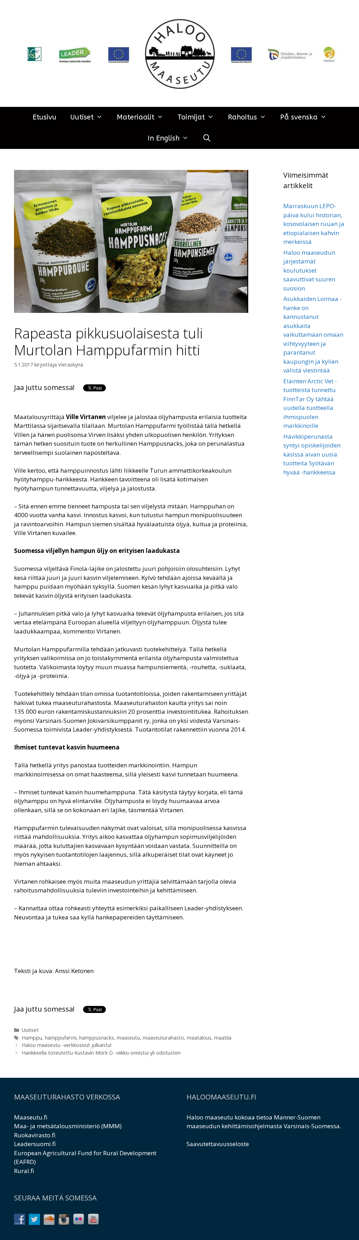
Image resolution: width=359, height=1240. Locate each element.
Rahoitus (242, 117)
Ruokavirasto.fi (34, 1135)
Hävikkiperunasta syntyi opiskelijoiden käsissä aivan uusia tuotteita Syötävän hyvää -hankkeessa (311, 454)
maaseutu (128, 1037)
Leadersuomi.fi (35, 1144)
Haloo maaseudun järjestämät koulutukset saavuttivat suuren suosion (309, 270)
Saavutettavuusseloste (218, 1144)
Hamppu (32, 1037)
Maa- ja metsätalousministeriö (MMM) (68, 1126)
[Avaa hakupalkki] (207, 138)
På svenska (299, 117)
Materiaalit (135, 117)
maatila (222, 1037)
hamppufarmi (60, 1037)
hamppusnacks (96, 1037)
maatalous (199, 1037)
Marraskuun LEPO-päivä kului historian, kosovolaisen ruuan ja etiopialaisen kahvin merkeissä (313, 224)
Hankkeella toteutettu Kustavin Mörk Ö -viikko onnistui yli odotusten (101, 1052)
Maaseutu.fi (30, 1117)
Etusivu (44, 117)
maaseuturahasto (163, 1037)
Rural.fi (24, 1171)
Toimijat (191, 117)
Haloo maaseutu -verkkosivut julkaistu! (66, 1045)
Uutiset (82, 117)
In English (164, 138)
